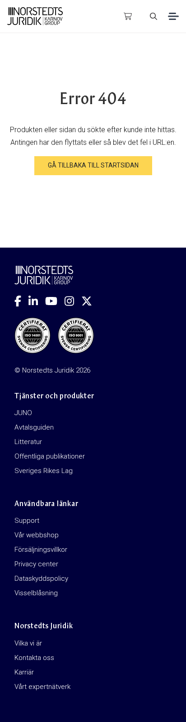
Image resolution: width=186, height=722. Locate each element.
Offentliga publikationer (49, 456)
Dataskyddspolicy (41, 578)
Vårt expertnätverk (42, 687)
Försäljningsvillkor (40, 549)
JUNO (23, 413)
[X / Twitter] (90, 301)
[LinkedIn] (36, 301)
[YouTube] (55, 301)
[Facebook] (21, 301)
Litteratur (28, 442)
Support (26, 520)
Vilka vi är (28, 643)
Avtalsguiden (34, 427)
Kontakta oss (34, 658)
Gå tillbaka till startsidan (93, 165)
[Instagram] (73, 301)
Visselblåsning (36, 593)
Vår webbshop (36, 535)
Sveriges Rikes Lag (43, 471)
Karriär (24, 672)
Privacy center (36, 564)
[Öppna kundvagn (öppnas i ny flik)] (127, 16)
